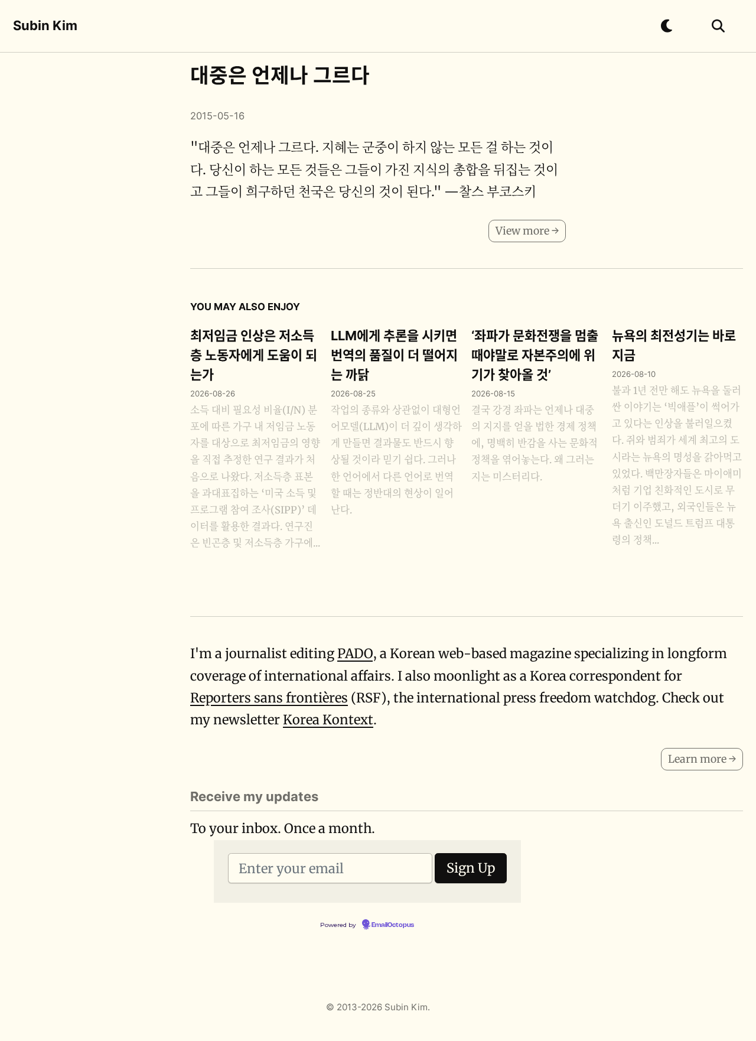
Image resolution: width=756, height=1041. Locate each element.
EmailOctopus (393, 925)
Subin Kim (45, 25)
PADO (355, 653)
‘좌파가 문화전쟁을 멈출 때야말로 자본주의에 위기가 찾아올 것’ (534, 355)
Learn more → (702, 759)
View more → (527, 231)
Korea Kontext (328, 719)
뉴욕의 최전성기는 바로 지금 (674, 345)
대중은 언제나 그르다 (280, 75)
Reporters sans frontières (269, 697)
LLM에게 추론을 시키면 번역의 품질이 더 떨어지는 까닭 (394, 355)
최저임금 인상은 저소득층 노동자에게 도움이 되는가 (253, 355)
